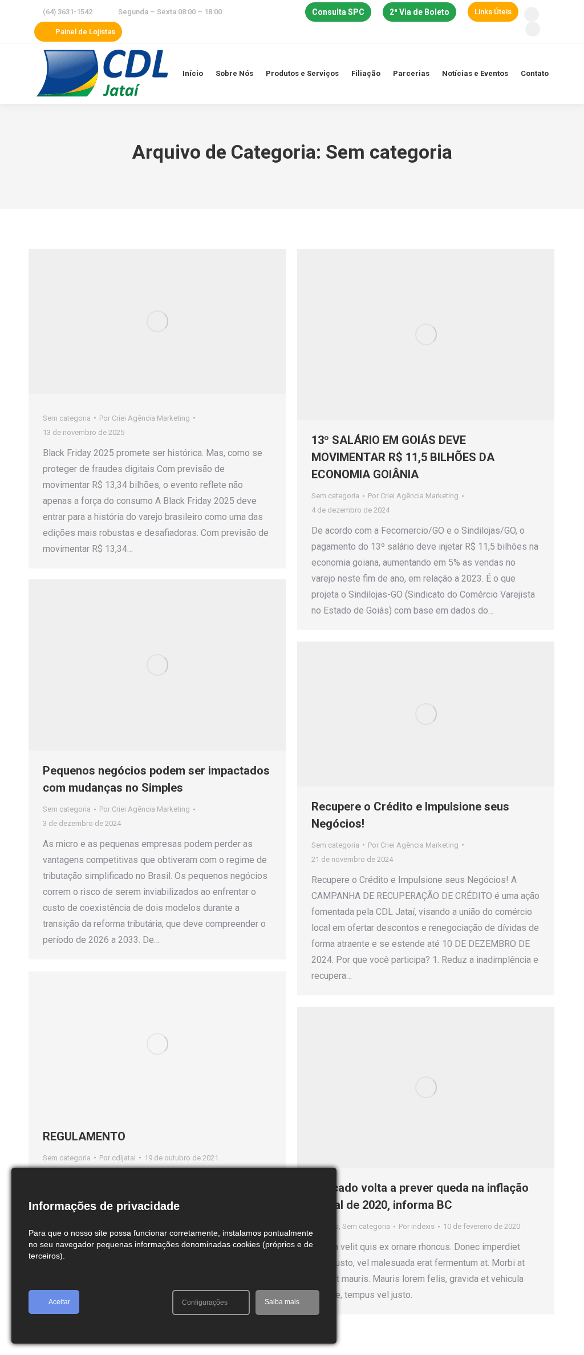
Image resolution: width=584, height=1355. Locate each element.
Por (144, 418)
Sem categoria (67, 418)
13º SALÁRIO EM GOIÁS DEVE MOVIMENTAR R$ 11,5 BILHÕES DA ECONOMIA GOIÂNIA (402, 457)
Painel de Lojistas (85, 31)
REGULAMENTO (84, 1136)
